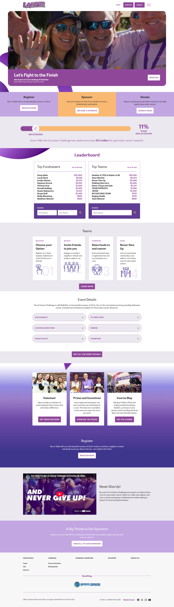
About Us (26, 570)
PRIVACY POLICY (129, 600)
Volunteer (112, 558)
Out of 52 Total (132, 167)
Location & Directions (45, 328)
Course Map (96, 338)
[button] (149, 5)
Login (118, 5)
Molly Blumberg (44, 195)
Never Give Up (99, 180)
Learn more (87, 286)
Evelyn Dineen (43, 180)
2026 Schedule (41, 317)
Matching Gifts (53, 567)
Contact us (135, 558)
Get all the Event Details (87, 354)
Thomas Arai (43, 185)
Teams (25, 563)
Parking (94, 328)
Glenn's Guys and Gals (102, 185)
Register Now (29, 108)
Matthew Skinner (45, 198)
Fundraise (52, 558)
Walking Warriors (100, 182)
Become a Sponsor (87, 110)
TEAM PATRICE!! (100, 188)
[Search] (80, 212)
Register (128, 5)
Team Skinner (98, 198)
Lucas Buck (42, 177)
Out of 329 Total (77, 167)
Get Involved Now (49, 419)
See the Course (124, 419)
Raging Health (98, 195)
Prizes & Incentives (54, 563)
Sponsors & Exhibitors (84, 558)
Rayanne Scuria (44, 182)
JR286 (95, 190)
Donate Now (145, 110)
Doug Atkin (42, 175)
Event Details (28, 558)
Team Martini (98, 177)
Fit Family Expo (97, 317)
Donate (140, 5)
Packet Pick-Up (41, 338)
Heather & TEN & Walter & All (106, 175)
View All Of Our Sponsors (87, 543)
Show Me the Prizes (87, 419)
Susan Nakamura (45, 190)
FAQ (24, 567)
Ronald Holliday (44, 188)
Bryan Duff (42, 193)
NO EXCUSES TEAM (101, 193)
